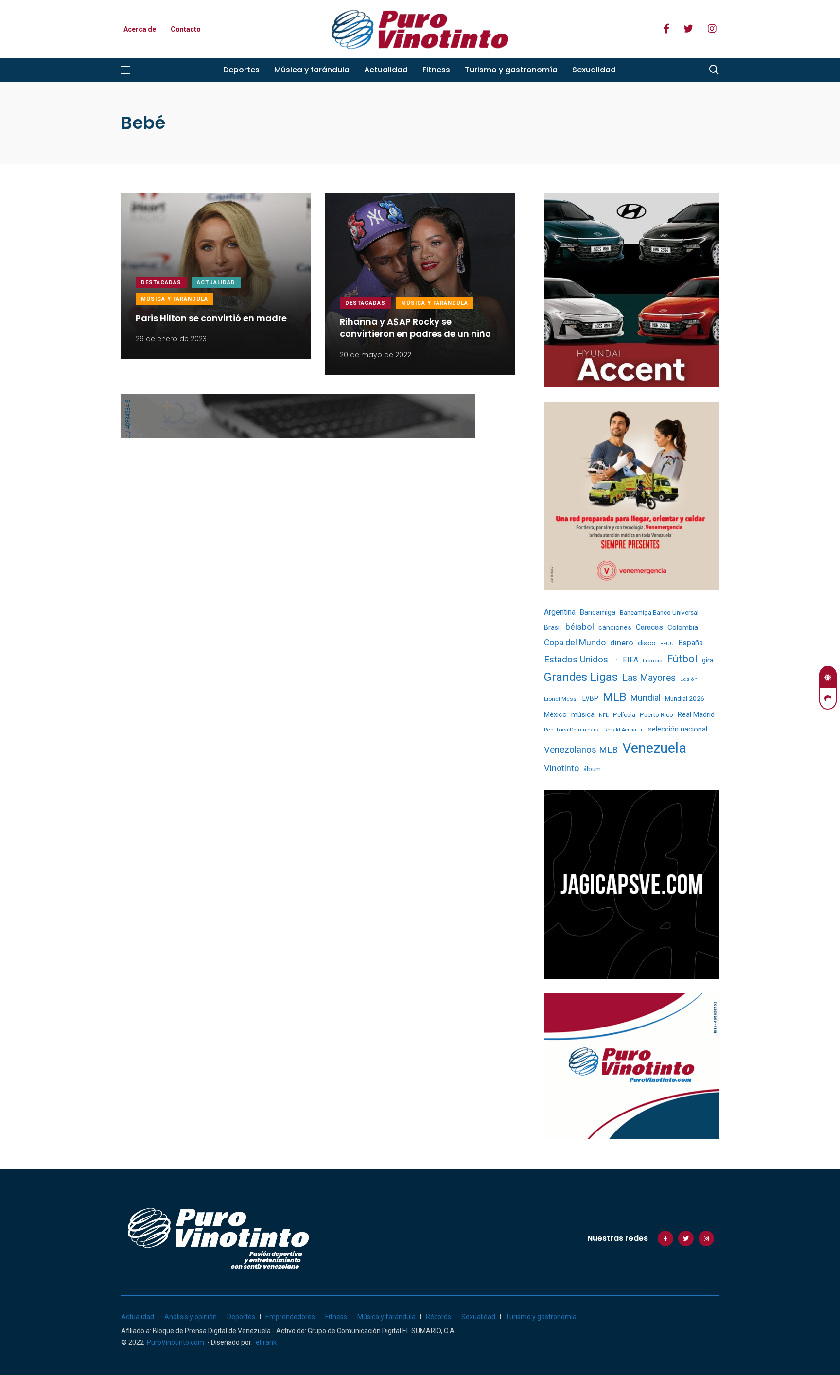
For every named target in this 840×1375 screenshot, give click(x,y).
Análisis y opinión (190, 1317)
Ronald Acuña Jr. (624, 730)
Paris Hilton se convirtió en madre (211, 318)
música (583, 715)
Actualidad (386, 69)
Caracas (649, 627)
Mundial (645, 698)
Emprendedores (290, 1317)
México (555, 714)
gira (708, 660)
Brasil (552, 627)
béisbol (579, 627)
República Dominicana (572, 730)
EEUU (667, 644)
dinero (621, 642)
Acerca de (139, 29)
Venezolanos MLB (581, 750)
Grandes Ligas (581, 677)
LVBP (590, 698)
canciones (614, 628)
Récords (438, 1317)
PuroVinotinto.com (175, 1342)
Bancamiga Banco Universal (659, 612)
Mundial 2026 (684, 698)
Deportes (241, 69)
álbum (592, 769)
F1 (615, 661)
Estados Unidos (576, 659)
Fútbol (682, 659)
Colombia (682, 627)
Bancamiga (597, 612)
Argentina (560, 612)
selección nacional (677, 729)
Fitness (436, 69)
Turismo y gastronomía (511, 69)
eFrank (266, 1342)
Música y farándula (312, 69)
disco (647, 643)
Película (624, 714)
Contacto (186, 29)
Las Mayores (649, 677)
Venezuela (654, 748)
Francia (653, 660)
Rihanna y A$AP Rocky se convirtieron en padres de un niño (415, 328)
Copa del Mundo (575, 642)
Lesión (689, 679)
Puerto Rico (656, 714)
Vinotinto (561, 768)
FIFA (630, 659)
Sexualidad (594, 69)
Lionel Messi (561, 699)
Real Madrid (696, 714)
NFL (604, 715)
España (690, 642)
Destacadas (161, 282)
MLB (614, 697)
